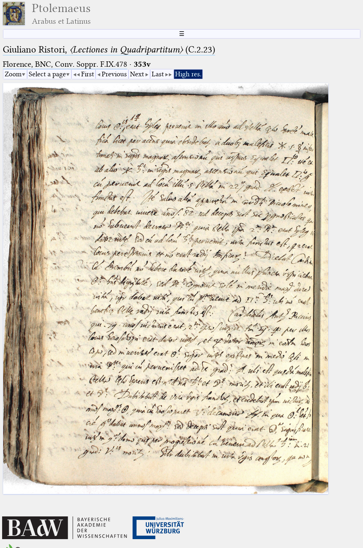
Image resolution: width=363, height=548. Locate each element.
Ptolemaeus (61, 13)
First (87, 74)
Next (137, 74)
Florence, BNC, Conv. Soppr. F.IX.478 (65, 64)
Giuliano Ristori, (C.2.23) (109, 49)
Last (158, 74)
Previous (114, 74)
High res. (188, 74)
